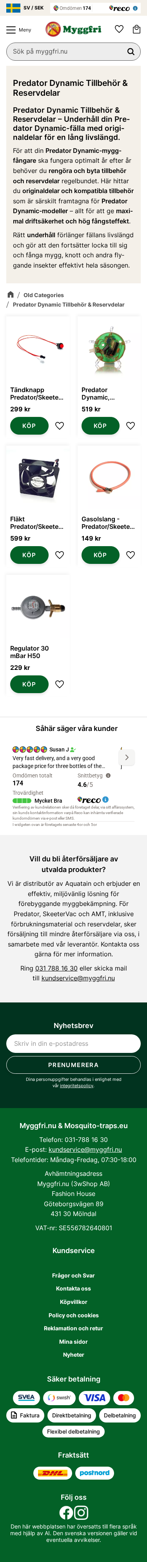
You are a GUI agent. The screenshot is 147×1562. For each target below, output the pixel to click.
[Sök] (131, 52)
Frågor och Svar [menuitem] (73, 1275)
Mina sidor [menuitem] (73, 1341)
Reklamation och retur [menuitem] (73, 1328)
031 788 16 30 (56, 968)
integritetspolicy (76, 1085)
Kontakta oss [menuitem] (73, 1288)
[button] (16, 30)
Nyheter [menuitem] (73, 1354)
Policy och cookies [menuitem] (74, 1315)
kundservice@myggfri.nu (78, 978)
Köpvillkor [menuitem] (73, 1301)
